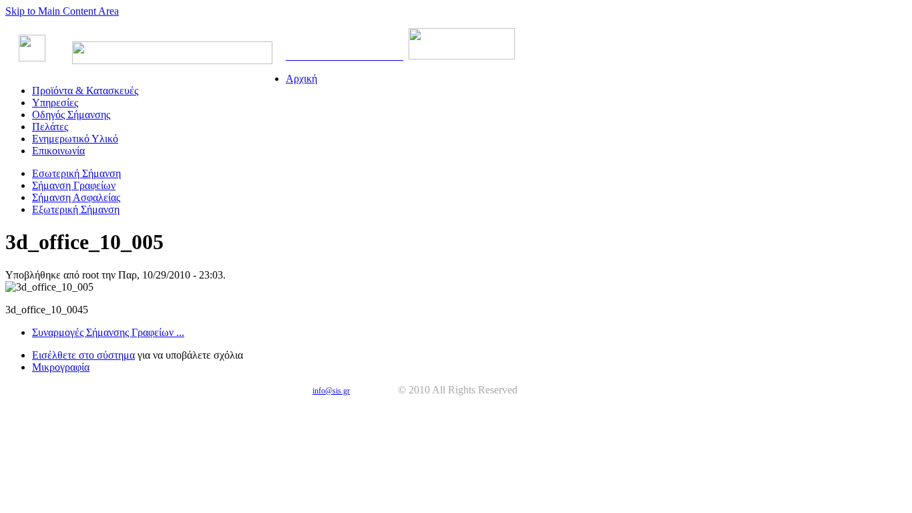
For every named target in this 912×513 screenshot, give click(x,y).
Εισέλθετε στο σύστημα (83, 355)
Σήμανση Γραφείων (74, 185)
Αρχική (301, 78)
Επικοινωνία (58, 150)
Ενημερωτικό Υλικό (75, 138)
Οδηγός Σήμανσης (71, 114)
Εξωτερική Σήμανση (76, 209)
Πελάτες (50, 126)
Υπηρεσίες (55, 102)
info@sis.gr (331, 390)
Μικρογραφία (60, 367)
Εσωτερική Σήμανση (76, 173)
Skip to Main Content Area (62, 11)
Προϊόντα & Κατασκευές (85, 90)
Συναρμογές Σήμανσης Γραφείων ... (108, 332)
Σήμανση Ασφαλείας (76, 197)
